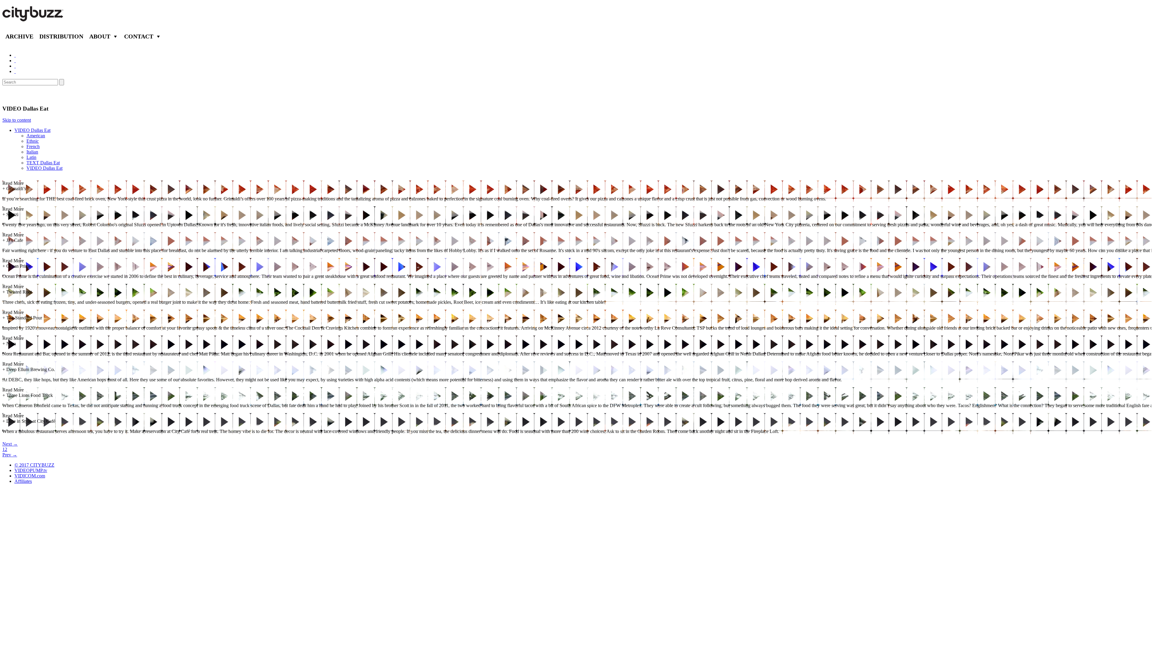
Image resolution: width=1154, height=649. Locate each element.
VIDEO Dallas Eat (32, 130)
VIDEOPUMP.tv (30, 470)
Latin (31, 157)
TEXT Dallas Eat (43, 162)
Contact (138, 36)
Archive (19, 36)
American (35, 135)
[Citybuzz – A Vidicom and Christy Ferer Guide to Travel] (33, 18)
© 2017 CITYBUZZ (34, 465)
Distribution (61, 36)
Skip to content (16, 120)
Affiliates (23, 481)
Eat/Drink (18, 95)
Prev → (9, 454)
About (99, 36)
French (33, 146)
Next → (10, 443)
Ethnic (32, 141)
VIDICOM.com (29, 475)
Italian (32, 151)
